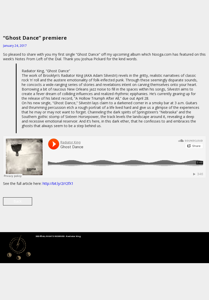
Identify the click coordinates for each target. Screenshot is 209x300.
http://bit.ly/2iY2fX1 (58, 183)
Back (18, 201)
